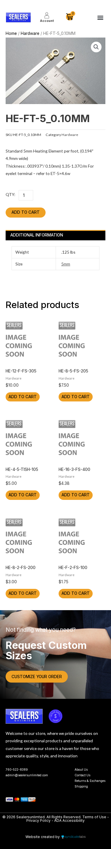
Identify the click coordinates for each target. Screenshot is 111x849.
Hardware (30, 33)
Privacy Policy (38, 820)
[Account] (46, 15)
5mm (65, 263)
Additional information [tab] (36, 235)
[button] (100, 17)
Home (11, 33)
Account (47, 20)
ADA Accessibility (69, 820)
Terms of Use (94, 817)
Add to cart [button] (23, 396)
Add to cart (26, 212)
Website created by (42, 837)
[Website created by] (73, 837)
